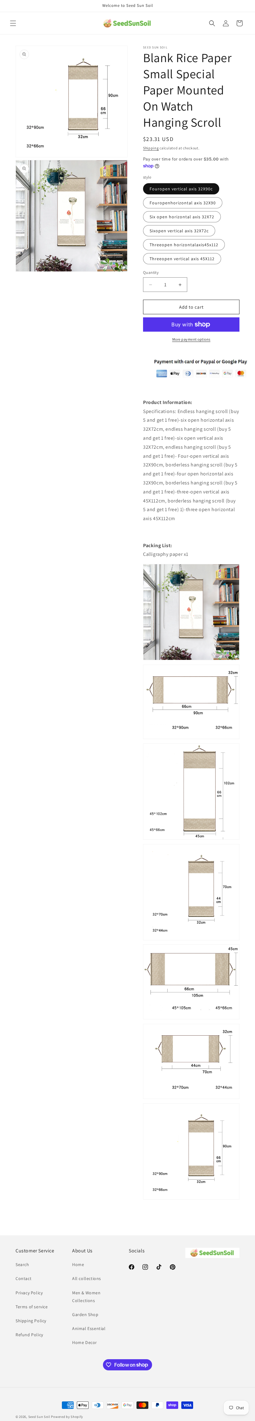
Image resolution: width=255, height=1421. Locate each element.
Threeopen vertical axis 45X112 (182, 258)
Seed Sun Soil (39, 1416)
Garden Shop (85, 1314)
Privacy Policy (29, 1293)
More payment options (191, 339)
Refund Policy (29, 1334)
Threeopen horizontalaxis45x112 (184, 244)
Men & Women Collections (86, 1296)
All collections (86, 1278)
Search (22, 1264)
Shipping (151, 148)
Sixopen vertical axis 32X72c (179, 231)
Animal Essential (89, 1328)
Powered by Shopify (67, 1416)
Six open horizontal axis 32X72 (182, 217)
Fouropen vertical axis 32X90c (181, 189)
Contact (23, 1278)
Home (78, 1264)
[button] (13, 23)
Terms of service (32, 1307)
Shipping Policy (31, 1320)
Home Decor (84, 1342)
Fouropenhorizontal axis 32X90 (183, 203)
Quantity (151, 272)
